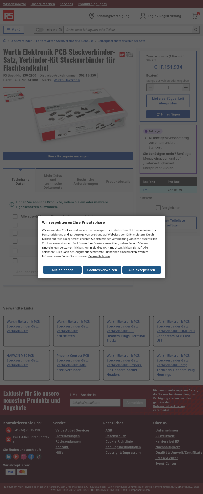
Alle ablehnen (62, 270)
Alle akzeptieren (141, 270)
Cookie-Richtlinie (99, 256)
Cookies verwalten (102, 270)
